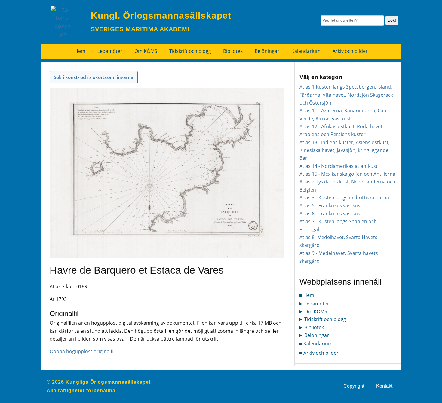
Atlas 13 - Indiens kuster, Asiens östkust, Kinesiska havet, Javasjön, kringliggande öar (344, 150)
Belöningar (267, 51)
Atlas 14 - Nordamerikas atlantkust (338, 166)
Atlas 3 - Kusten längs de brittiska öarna (344, 197)
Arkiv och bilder (350, 51)
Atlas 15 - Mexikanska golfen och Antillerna (347, 174)
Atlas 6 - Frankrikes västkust (330, 213)
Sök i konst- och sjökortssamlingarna (94, 77)
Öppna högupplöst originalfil (82, 351)
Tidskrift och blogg (190, 51)
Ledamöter (109, 51)
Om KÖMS (145, 51)
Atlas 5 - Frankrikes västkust (330, 205)
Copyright (353, 386)
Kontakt (384, 386)
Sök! (392, 20)
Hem (80, 51)
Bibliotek (233, 51)
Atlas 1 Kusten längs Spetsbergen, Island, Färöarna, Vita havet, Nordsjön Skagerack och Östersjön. (346, 94)
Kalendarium (306, 51)
